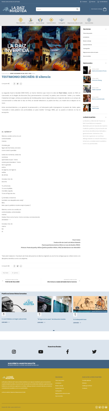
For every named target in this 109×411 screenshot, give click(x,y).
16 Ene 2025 (95, 88)
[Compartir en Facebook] (14, 83)
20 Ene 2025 (95, 69)
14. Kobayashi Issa (47, 319)
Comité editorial (86, 380)
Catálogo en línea (87, 386)
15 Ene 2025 (95, 97)
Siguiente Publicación (62, 281)
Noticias (93, 1)
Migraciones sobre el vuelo (90, 52)
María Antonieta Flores (99, 71)
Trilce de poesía (87, 33)
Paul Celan (5, 273)
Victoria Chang (97, 80)
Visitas (31, 73)
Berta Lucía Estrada (98, 99)
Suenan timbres (87, 45)
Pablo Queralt (96, 90)
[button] (53, 330)
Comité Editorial (103, 1)
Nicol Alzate (80, 322)
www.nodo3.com (16, 407)
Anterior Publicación (12, 281)
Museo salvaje (87, 41)
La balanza (86, 37)
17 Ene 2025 (95, 78)
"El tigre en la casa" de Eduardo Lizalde (19, 319)
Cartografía (86, 48)
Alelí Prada (95, 108)
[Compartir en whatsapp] (21, 83)
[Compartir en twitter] (17, 83)
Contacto (84, 1)
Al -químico (15, 273)
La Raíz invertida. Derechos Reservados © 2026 (13, 392)
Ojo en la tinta (87, 56)
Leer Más (7, 322)
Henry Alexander (15, 73)
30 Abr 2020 (24, 73)
